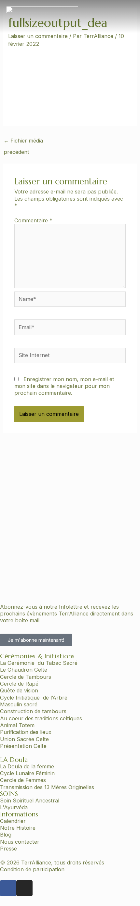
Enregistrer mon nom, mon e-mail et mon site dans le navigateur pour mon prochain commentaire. (64, 386)
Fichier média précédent (23, 142)
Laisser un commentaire (38, 36)
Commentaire (33, 220)
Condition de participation (32, 869)
